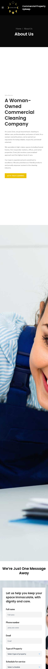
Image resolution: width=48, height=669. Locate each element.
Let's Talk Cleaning (15, 176)
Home (18, 29)
